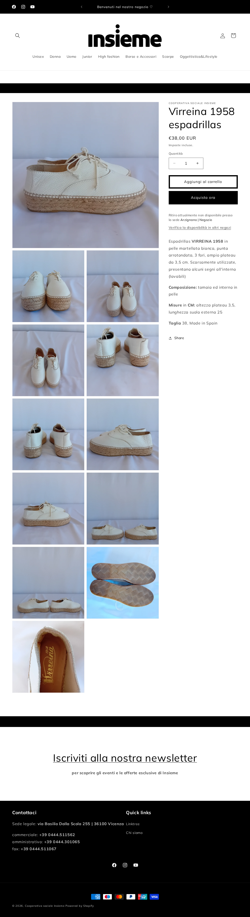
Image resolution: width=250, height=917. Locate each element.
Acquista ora (203, 197)
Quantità (176, 153)
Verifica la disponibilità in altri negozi (200, 227)
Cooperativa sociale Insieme (45, 905)
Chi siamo (134, 833)
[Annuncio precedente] (81, 6)
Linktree (133, 824)
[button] (17, 35)
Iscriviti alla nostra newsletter (125, 757)
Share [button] (179, 338)
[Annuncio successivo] (168, 6)
